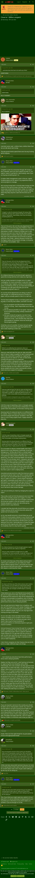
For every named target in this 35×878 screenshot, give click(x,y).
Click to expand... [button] (17, 223)
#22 (33, 87)
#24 (33, 143)
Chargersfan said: (6, 68)
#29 (33, 383)
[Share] (30, 65)
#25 (33, 167)
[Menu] (2, 2)
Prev (17, 809)
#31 (33, 541)
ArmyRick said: (5, 787)
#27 (33, 255)
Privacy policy (20, 864)
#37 (33, 784)
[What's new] (29, 1)
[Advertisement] (17, 38)
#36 (33, 746)
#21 (33, 64)
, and (12, 132)
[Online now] (4, 742)
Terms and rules (12, 864)
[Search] (33, 1)
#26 (33, 206)
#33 (33, 654)
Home (30, 864)
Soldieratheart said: (7, 387)
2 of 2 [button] (22, 809)
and (8, 156)
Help (26, 864)
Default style (5, 861)
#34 (33, 702)
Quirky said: (5, 345)
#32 (33, 578)
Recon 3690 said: (6, 749)
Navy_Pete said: (6, 209)
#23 (33, 105)
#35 (33, 731)
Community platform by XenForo (14, 868)
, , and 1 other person (17, 76)
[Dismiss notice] (32, 6)
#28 (33, 342)
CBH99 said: (5, 90)
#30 (33, 429)
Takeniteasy (5, 19)
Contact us (4, 864)
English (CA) (14, 861)
